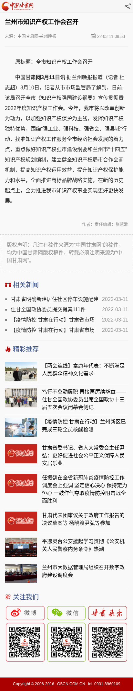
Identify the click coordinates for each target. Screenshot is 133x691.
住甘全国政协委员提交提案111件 (48, 309)
